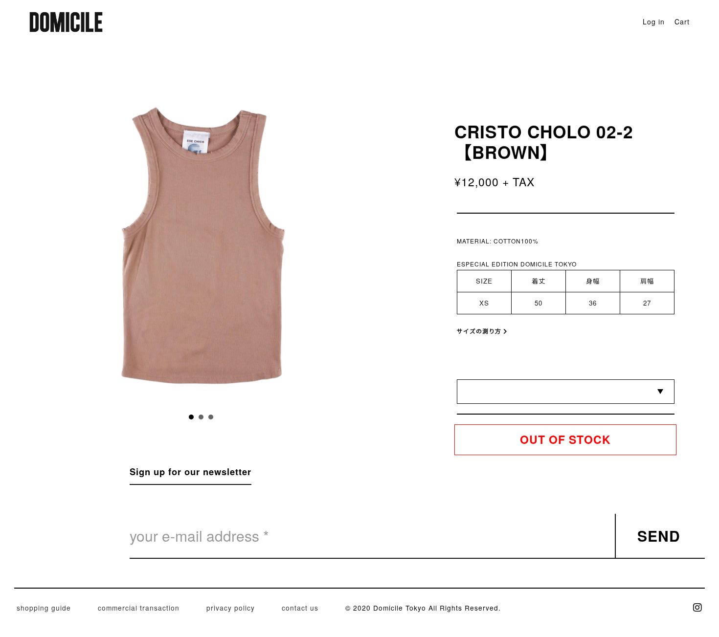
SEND (658, 535)
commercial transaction (139, 608)
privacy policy (230, 608)
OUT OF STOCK (565, 439)
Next (275, 246)
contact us (300, 608)
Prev (126, 246)
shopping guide (44, 608)
